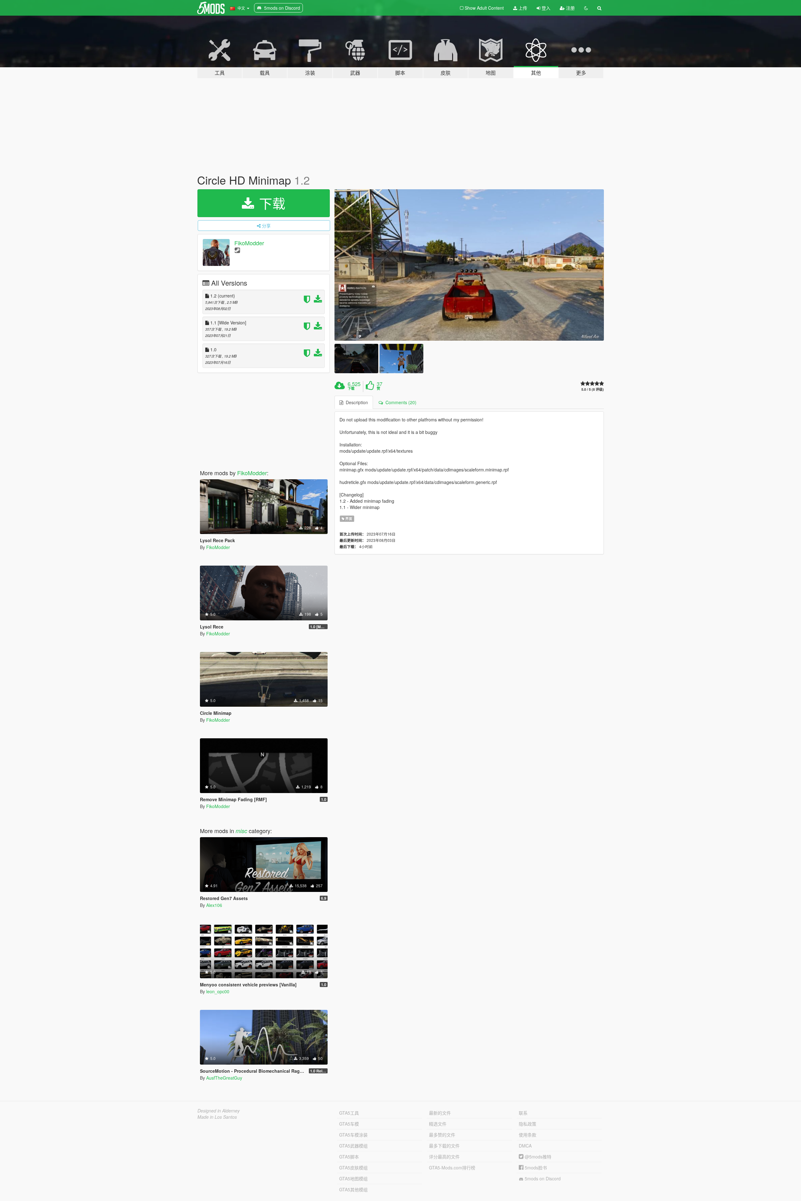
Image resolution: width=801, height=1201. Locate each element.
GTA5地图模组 (353, 1178)
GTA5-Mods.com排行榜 (452, 1167)
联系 (523, 1113)
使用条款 (527, 1135)
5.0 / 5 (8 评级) (592, 389)
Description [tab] (355, 402)
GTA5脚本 (349, 1156)
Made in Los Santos (217, 1117)
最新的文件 (440, 1113)
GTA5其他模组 (353, 1189)
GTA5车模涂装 (353, 1135)
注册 (570, 8)
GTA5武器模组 (353, 1145)
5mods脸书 (535, 1167)
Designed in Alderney (218, 1110)
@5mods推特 (537, 1156)
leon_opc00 (217, 991)
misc (241, 831)
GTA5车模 (349, 1124)
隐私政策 (527, 1124)
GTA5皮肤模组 (353, 1167)
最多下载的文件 (444, 1145)
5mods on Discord (542, 1178)
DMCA (525, 1145)
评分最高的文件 (444, 1156)
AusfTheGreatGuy (224, 1078)
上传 (522, 8)
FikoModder (249, 243)
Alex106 (214, 905)
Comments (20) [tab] (399, 402)
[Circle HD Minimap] (469, 265)
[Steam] (237, 249)
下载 (270, 203)
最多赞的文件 (442, 1135)
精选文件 (437, 1124)
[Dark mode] (586, 8)
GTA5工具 (349, 1113)
